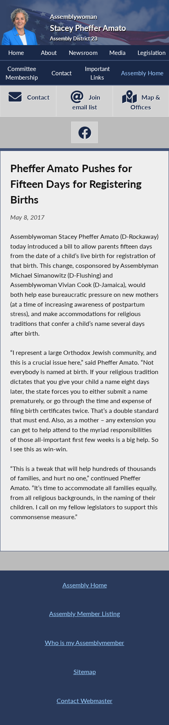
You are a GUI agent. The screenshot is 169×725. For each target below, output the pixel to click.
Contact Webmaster (84, 700)
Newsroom (83, 52)
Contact (61, 72)
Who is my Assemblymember (84, 642)
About (49, 52)
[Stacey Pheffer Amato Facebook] (84, 132)
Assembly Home (142, 72)
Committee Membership (22, 73)
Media (117, 52)
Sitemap (84, 671)
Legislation (151, 52)
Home (16, 52)
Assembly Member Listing (84, 613)
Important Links (97, 73)
